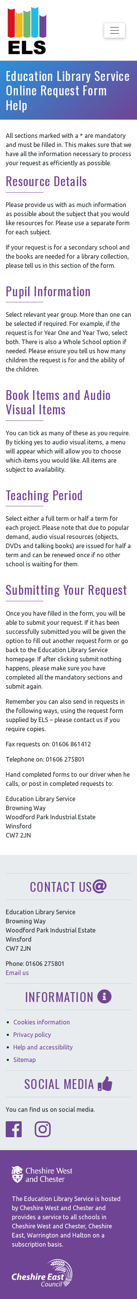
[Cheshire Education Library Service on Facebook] (14, 1133)
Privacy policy (32, 1034)
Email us (17, 972)
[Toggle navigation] (114, 30)
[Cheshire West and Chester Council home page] (42, 1174)
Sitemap (24, 1059)
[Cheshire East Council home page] (42, 1273)
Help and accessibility (43, 1047)
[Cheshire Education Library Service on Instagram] (43, 1133)
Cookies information (41, 1022)
